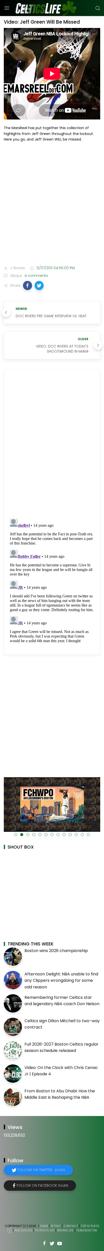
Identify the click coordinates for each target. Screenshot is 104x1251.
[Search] (97, 8)
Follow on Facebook (42, 1185)
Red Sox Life (23, 1230)
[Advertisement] (52, 205)
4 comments (35, 275)
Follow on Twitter (41, 1169)
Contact (70, 1226)
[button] (27, 285)
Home (44, 1226)
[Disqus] (52, 444)
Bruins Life (65, 1230)
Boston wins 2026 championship (56, 951)
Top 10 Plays (90, 1226)
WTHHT (55, 1226)
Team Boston (86, 1230)
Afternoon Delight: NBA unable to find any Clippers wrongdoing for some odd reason (61, 980)
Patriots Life (45, 1230)
